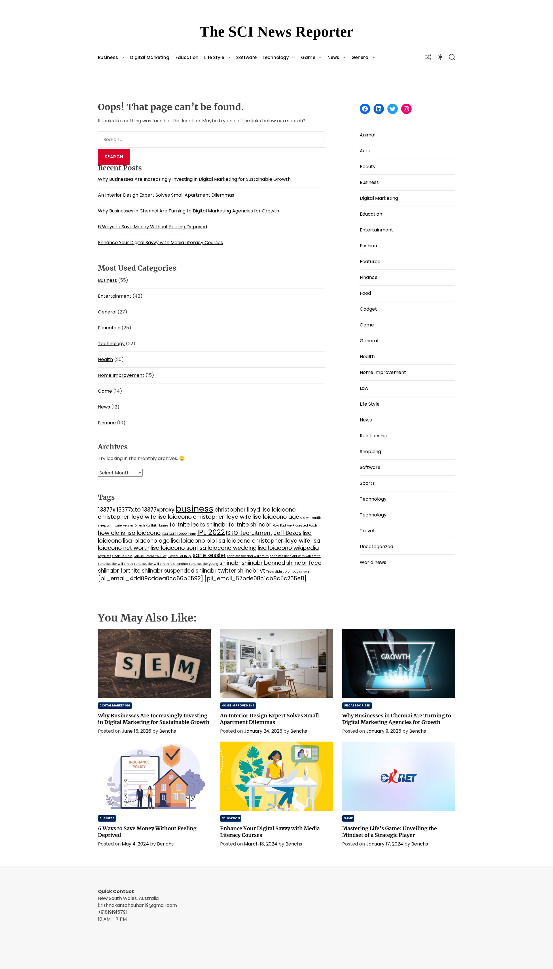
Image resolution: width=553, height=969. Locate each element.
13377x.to (128, 510)
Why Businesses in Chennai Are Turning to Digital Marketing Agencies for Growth (188, 211)
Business (108, 57)
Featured (370, 261)
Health (105, 359)
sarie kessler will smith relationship (161, 564)
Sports (367, 483)
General (360, 57)
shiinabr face (303, 563)
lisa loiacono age (146, 541)
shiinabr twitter (216, 571)
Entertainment (114, 296)
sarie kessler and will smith (248, 556)
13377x (106, 510)
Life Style (214, 57)
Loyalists (104, 556)
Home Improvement (121, 375)
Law (364, 388)
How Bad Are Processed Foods (295, 525)
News (333, 57)
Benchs (167, 731)
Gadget (368, 309)
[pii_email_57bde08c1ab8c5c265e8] (255, 578)
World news (373, 562)
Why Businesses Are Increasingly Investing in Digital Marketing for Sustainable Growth (194, 179)
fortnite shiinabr (250, 525)
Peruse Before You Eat (150, 556)
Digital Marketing (150, 57)
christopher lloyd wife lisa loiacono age (246, 517)
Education (187, 57)
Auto (365, 150)
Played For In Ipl (180, 556)
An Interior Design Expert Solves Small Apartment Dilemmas (166, 195)
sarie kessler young (203, 564)
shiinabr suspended (168, 571)
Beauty (368, 166)
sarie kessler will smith (115, 564)
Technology (275, 57)
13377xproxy (158, 510)
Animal (367, 135)
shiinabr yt (251, 571)
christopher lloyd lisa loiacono (255, 510)
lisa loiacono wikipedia (288, 548)
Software (246, 57)
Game (308, 57)
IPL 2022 (211, 532)
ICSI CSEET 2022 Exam (179, 534)
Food (365, 293)
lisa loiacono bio (193, 541)
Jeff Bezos (288, 533)
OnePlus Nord (122, 556)
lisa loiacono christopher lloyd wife (263, 541)
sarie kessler (209, 555)
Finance (107, 422)
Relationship (373, 435)
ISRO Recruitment (249, 533)
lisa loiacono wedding (227, 548)
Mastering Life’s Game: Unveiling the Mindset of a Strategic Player (389, 831)
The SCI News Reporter (276, 31)
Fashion (368, 245)
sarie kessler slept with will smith (295, 556)
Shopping (370, 451)
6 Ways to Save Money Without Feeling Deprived (152, 226)
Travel (367, 530)
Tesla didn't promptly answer (288, 571)
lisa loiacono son (173, 548)
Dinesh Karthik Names (151, 525)
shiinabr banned (263, 563)
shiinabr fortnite (119, 571)
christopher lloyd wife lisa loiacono (145, 517)
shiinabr (229, 563)
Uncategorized (376, 546)
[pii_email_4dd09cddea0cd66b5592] (150, 578)
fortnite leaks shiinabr (199, 525)
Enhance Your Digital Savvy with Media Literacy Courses (160, 242)
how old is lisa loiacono (129, 533)
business (194, 508)
